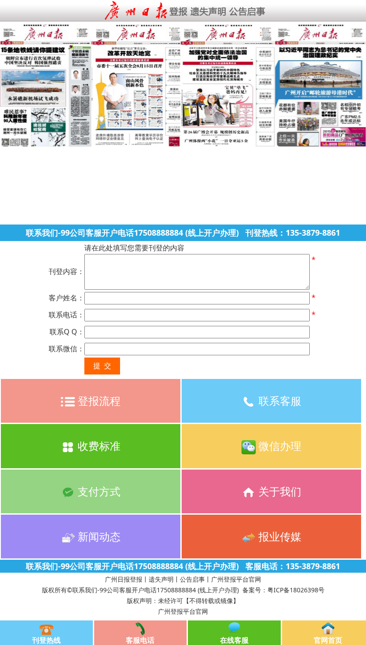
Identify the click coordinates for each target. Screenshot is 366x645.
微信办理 (278, 445)
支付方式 (98, 491)
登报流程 (98, 400)
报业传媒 (278, 536)
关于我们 (278, 491)
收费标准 (98, 445)
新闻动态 (98, 536)
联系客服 (278, 400)
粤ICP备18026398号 (295, 590)
